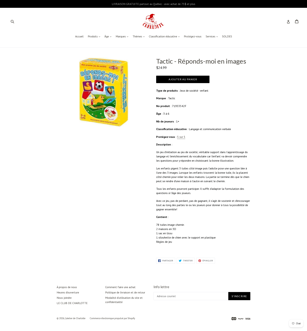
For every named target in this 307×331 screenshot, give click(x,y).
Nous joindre (64, 297)
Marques (123, 36)
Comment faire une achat (120, 287)
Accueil (79, 36)
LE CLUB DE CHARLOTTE (72, 303)
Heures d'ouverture (68, 292)
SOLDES (227, 36)
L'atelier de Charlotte (75, 318)
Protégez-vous (192, 36)
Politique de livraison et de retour (125, 292)
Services (213, 36)
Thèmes (139, 36)
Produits (95, 36)
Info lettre (161, 287)
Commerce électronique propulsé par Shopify (112, 318)
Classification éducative (165, 36)
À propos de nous (67, 287)
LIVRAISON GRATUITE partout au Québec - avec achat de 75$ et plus (153, 4)
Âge (108, 36)
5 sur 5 (181, 137)
